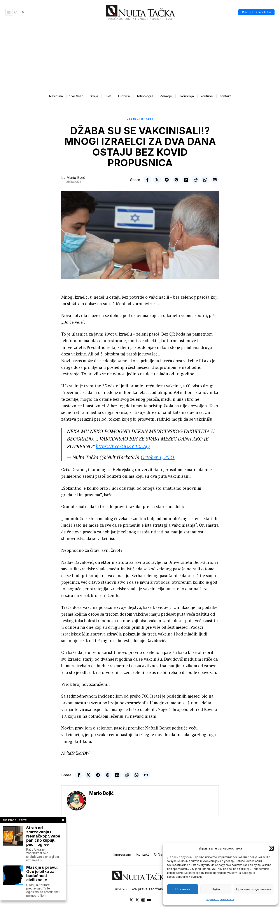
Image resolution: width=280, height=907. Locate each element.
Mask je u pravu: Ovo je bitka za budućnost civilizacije (42, 873)
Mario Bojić (75, 177)
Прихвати (182, 889)
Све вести (134, 118)
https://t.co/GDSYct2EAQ (123, 446)
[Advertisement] (140, 57)
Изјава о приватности (220, 899)
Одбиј (216, 889)
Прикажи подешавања (253, 889)
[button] (271, 848)
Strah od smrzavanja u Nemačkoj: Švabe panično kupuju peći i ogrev (43, 836)
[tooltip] (147, 180)
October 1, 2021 (158, 457)
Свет (150, 118)
